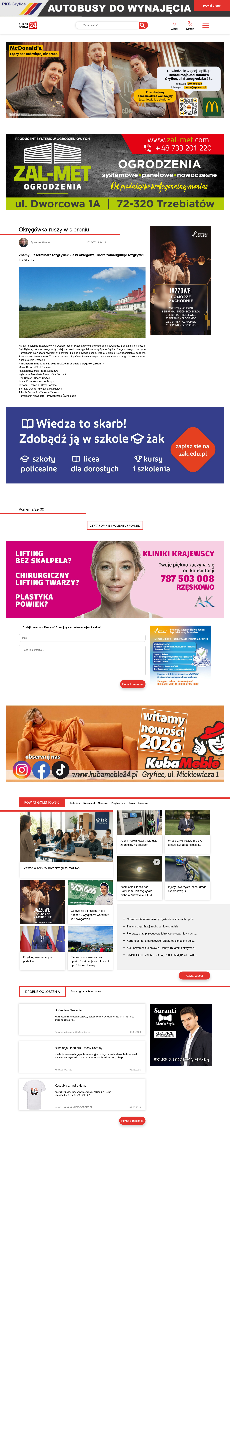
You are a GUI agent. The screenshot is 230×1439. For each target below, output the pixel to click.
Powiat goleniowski (112, 56)
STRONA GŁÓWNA (42, 35)
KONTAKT (167, 35)
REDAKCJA (167, 46)
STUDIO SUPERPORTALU (112, 78)
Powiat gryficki (108, 35)
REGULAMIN (169, 56)
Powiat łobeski (107, 46)
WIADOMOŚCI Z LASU (110, 67)
